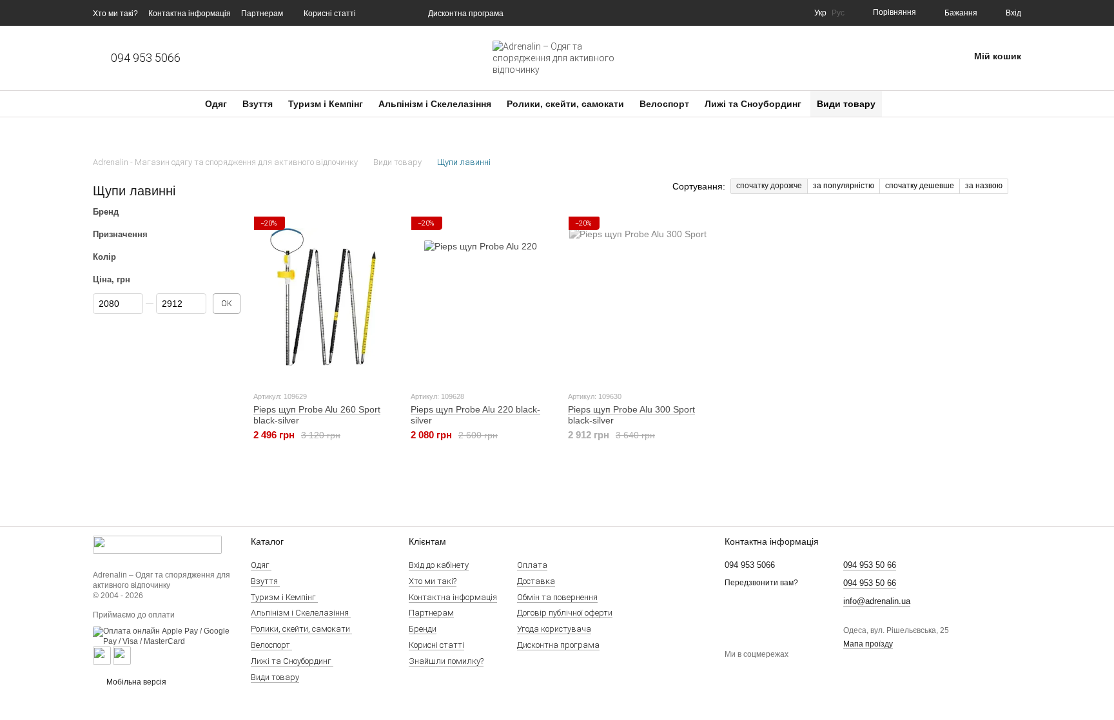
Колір (104, 256)
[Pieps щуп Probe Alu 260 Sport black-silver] (323, 297)
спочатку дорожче (769, 185)
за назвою (983, 185)
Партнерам (262, 13)
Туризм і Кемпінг (327, 104)
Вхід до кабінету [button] (439, 565)
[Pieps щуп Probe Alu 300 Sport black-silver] (638, 297)
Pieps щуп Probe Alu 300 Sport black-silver (631, 414)
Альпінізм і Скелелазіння (436, 104)
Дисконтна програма (465, 13)
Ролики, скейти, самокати (567, 104)
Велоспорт (666, 104)
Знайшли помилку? (446, 661)
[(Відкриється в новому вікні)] (102, 655)
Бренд (106, 212)
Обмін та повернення (557, 597)
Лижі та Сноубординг (754, 104)
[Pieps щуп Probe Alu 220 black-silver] (480, 297)
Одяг (217, 104)
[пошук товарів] (905, 103)
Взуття (258, 104)
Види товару (846, 104)
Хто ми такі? (115, 13)
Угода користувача (554, 629)
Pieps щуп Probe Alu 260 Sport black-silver (316, 414)
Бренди (422, 629)
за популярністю (843, 185)
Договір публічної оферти (564, 613)
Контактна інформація (189, 13)
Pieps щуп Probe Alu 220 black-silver (475, 414)
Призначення (120, 234)
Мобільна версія (135, 681)
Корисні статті (330, 13)
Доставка (536, 581)
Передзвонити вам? (761, 582)
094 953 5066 (146, 58)
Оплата (532, 565)
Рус (838, 13)
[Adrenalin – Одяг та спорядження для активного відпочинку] (157, 544)
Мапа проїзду (868, 643)
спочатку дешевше (919, 185)
